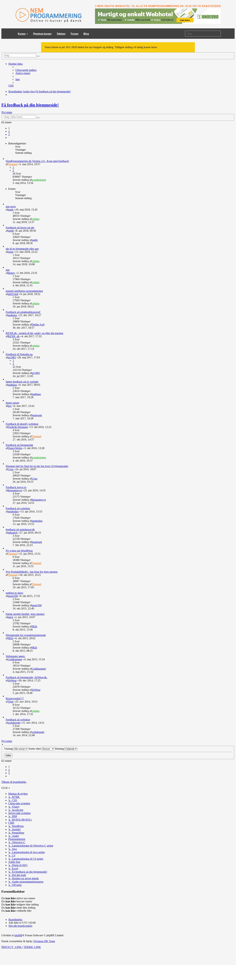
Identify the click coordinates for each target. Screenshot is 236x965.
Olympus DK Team (44, 941)
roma (10, 251)
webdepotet (14, 722)
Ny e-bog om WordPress (19, 550)
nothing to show (14, 592)
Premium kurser (42, 33)
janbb (11, 230)
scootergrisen (39, 179)
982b (34, 626)
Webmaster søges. (15, 656)
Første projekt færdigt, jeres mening (25, 614)
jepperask (37, 415)
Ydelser (61, 33)
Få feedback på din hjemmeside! (30, 105)
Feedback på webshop (18, 508)
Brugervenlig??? (15, 698)
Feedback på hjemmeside (19, 445)
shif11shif (13, 294)
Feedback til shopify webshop (22, 423)
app (8, 269)
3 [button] (9, 134)
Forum (74, 33)
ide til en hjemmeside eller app (22, 248)
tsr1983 (12, 357)
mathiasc (12, 315)
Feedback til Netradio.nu (19, 354)
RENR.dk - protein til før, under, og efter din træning (34, 333)
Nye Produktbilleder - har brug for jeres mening (32, 571)
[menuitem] (25, 70)
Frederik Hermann (18, 427)
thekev (11, 272)
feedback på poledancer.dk (20, 529)
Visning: (8, 748)
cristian (35, 218)
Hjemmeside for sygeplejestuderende (26, 635)
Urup (10, 469)
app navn (11, 206)
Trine (10, 701)
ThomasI (12, 164)
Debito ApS (38, 324)
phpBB (18, 935)
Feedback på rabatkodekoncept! (23, 312)
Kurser (22, 33)
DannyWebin (15, 448)
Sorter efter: (35, 748)
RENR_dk (14, 336)
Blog (86, 33)
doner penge (12, 402)
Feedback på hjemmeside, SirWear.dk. (26, 677)
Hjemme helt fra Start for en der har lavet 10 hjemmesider (37, 466)
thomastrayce (15, 490)
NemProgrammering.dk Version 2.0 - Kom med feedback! (37, 161)
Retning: (59, 748)
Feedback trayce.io (16, 487)
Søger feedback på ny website (22, 381)
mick (10, 617)
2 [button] (9, 131)
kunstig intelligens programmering (24, 290)
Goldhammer (15, 659)
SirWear (12, 680)
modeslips (13, 511)
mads (10, 209)
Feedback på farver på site (20, 227)
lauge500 (13, 596)
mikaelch (13, 532)
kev (10, 405)
